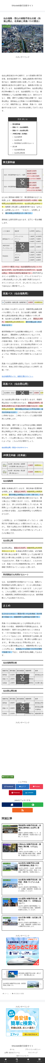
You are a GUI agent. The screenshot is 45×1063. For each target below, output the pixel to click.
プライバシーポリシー (33, 1049)
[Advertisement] (22, 64)
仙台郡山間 (18, 140)
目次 (19, 119)
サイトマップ (32, 1052)
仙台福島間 (18, 137)
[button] (40, 582)
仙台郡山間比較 (19, 153)
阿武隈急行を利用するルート (24, 143)
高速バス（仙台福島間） (20, 127)
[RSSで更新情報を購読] (22, 810)
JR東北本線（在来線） (20, 134)
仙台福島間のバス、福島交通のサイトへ (17, 376)
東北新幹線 (16, 124)
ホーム (12, 1049)
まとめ (14, 146)
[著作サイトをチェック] (12, 804)
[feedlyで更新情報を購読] (33, 804)
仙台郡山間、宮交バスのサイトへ (15, 447)
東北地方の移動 (8, 777)
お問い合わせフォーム (12, 1052)
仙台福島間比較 (19, 150)
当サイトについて (22, 1056)
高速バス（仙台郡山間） (20, 130)
